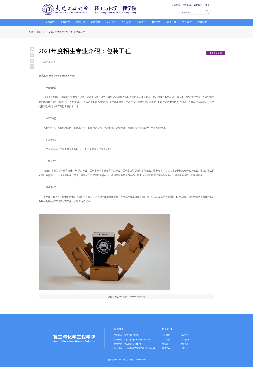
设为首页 (176, 5)
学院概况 (65, 22)
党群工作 (156, 22)
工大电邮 (166, 335)
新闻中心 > (42, 32)
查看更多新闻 (215, 53)
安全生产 (187, 22)
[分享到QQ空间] (32, 61)
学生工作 (141, 22)
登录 (207, 5)
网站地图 (198, 5)
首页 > (31, 32)
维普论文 (185, 348)
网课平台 (166, 348)
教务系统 (185, 344)
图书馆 (165, 344)
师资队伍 (80, 22)
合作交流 (126, 22)
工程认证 (202, 22)
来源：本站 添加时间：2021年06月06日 (126, 297)
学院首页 (50, 22)
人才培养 (111, 22)
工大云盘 (166, 339)
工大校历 (185, 339)
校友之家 (171, 22)
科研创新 (95, 22)
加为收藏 (187, 5)
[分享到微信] (32, 49)
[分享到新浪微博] (32, 55)
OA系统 (184, 335)
